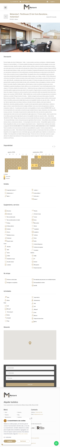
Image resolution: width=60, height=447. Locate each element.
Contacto (19, 417)
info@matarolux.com (25, 1)
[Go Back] (6, 16)
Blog (18, 414)
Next (55, 37)
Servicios (19, 412)
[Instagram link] (47, 1)
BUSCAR (30, 384)
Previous (5, 37)
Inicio (6, 412)
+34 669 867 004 (15, 1)
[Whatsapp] (56, 443)
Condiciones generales (34, 438)
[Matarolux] (30, 6)
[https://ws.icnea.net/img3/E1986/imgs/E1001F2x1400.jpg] (30, 37)
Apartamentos (8, 417)
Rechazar (23, 441)
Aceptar (9, 441)
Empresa (6, 414)
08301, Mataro (14, 19)
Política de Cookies (23, 434)
